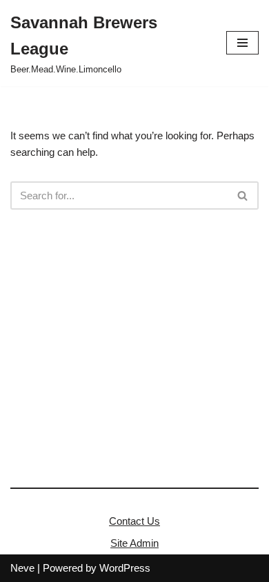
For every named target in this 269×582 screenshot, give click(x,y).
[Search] (243, 195)
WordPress (124, 568)
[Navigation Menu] (242, 42)
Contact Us (134, 521)
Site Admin (134, 543)
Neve (22, 568)
